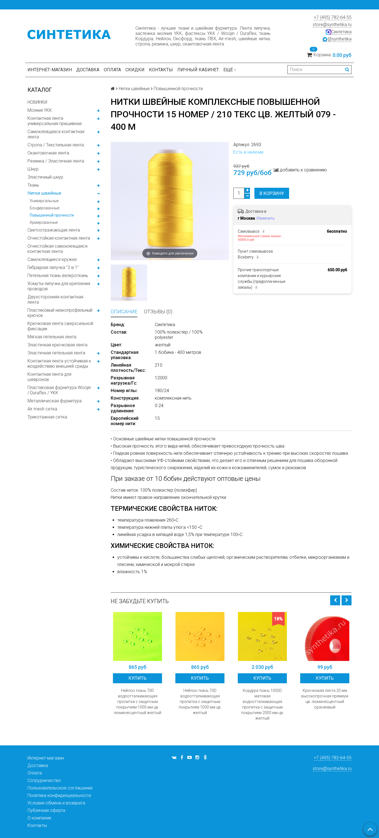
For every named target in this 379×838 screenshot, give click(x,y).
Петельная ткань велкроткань (57, 275)
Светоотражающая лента (53, 230)
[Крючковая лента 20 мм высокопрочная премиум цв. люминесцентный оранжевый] (324, 636)
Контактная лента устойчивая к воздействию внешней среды (59, 363)
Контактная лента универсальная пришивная (54, 121)
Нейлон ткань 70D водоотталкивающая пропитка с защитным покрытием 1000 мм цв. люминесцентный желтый (137, 701)
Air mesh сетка (42, 409)
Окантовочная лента (48, 153)
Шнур (33, 169)
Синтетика (341, 31)
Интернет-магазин (49, 69)
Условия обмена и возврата (56, 803)
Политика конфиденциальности (59, 795)
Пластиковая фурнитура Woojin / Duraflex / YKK (59, 390)
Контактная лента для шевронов (49, 377)
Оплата (112, 69)
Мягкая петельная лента (51, 336)
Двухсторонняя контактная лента (55, 299)
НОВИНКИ (37, 102)
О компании (39, 818)
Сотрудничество (44, 780)
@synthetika (340, 39)
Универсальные (44, 201)
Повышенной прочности (52, 215)
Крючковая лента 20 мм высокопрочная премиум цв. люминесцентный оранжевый (324, 698)
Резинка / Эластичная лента (55, 161)
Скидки (135, 69)
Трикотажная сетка (47, 417)
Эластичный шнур (45, 177)
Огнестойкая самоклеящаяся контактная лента (57, 248)
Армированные (44, 222)
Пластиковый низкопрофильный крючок (59, 313)
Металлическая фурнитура (54, 400)
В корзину (271, 193)
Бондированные (44, 208)
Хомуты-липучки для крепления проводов (58, 286)
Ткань (33, 185)
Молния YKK (39, 110)
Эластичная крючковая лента (57, 344)
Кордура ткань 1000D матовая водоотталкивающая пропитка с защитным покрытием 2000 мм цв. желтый (262, 704)
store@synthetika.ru (332, 24)
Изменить (266, 218)
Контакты (161, 69)
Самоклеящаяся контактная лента (55, 134)
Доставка (87, 69)
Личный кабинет (198, 69)
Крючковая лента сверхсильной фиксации (60, 326)
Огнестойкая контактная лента (58, 238)
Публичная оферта (46, 810)
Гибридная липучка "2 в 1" (53, 267)
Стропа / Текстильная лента (55, 145)
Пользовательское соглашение (60, 788)
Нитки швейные (44, 193)
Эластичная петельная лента (56, 352)
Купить (137, 678)
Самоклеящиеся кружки (52, 259)
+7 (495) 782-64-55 (333, 17)
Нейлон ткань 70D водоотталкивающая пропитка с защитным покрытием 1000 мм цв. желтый (200, 701)
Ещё (228, 69)
